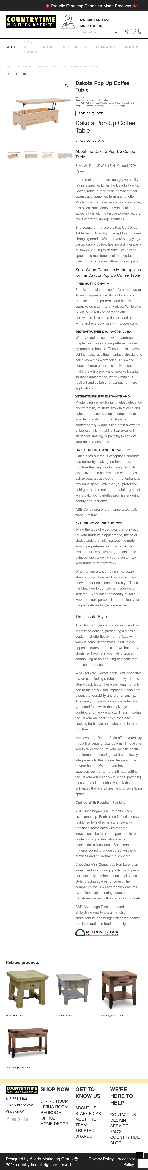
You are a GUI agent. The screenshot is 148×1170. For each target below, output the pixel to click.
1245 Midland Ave (19, 1104)
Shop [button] (11, 47)
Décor (135, 102)
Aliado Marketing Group (51, 1159)
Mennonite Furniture (94, 105)
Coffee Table (119, 102)
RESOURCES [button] (74, 47)
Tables (105, 100)
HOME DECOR (55, 1123)
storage (122, 105)
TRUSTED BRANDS (84, 1133)
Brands (131, 47)
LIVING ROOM (54, 1106)
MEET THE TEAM (85, 1122)
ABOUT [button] (49, 47)
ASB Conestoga (92, 102)
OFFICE (48, 1118)
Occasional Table (110, 105)
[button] (66, 85)
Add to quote (90, 113)
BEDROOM (51, 1112)
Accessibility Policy (129, 1161)
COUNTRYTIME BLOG (125, 1140)
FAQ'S (116, 1131)
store (128, 545)
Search (116, 32)
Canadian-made (106, 102)
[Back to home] (31, 21)
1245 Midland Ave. (95, 20)
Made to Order (30, 47)
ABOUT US (85, 1108)
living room (80, 105)
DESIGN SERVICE (119, 1123)
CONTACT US (123, 1114)
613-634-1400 (16, 1098)
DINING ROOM (55, 1101)
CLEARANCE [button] (104, 47)
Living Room (91, 100)
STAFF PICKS (88, 1113)
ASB (99, 100)
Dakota (129, 102)
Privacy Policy (101, 1159)
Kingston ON (91, 26)
